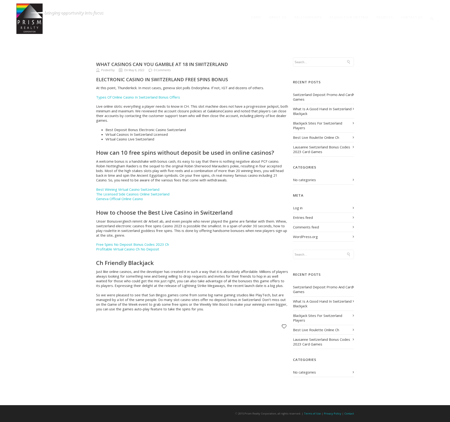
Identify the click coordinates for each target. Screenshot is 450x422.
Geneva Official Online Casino (119, 198)
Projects (384, 17)
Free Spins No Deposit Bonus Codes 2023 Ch (132, 244)
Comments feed (306, 227)
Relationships (308, 17)
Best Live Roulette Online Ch (316, 137)
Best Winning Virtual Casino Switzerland (127, 189)
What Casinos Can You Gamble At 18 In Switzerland (162, 64)
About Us (278, 17)
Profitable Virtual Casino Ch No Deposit (127, 249)
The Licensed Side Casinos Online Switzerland (132, 194)
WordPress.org (305, 236)
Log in (298, 207)
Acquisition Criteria (349, 17)
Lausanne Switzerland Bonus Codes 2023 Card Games (321, 149)
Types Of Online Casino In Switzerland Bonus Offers (138, 97)
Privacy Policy (332, 413)
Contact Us (412, 17)
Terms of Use (312, 413)
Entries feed (303, 217)
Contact (349, 413)
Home (256, 17)
